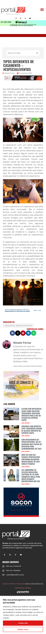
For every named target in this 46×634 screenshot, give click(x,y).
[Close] (43, 598)
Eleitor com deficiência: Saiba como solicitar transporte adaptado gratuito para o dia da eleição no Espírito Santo (31, 414)
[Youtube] (30, 18)
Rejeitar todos (23, 629)
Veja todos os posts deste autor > (27, 366)
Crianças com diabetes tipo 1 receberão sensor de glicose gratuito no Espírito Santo (31, 429)
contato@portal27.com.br (15, 575)
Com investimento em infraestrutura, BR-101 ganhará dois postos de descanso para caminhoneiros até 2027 (31, 444)
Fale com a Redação (13, 570)
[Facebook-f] (16, 18)
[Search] (37, 53)
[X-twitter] (25, 18)
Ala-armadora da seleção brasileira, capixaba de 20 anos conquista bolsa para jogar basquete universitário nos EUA (30, 476)
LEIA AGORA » (25, 423)
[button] (42, 9)
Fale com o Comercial (13, 566)
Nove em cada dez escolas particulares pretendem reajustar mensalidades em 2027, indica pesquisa (30, 459)
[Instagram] (21, 18)
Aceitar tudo (23, 623)
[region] (23, 615)
